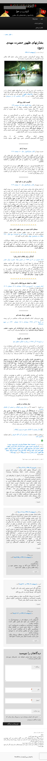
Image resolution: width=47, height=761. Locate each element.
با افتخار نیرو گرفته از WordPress (23, 757)
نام (35, 689)
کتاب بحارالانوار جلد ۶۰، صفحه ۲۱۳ (22, 185)
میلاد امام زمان (22, 450)
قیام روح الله (30, 450)
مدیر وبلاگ (23, 452)
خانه (42, 19)
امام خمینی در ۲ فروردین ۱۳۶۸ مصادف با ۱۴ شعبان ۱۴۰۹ (24, 286)
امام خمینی (14, 446)
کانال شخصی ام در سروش (15, 96)
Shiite (25, 444)
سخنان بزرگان (13, 448)
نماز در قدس (33, 452)
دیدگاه (37, 667)
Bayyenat (35, 19)
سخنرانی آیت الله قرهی (20, 434)
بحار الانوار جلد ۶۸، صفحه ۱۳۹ (21, 105)
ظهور (6, 448)
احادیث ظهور (28, 446)
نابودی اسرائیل (13, 450)
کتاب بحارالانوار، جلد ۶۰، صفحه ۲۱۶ (23, 151)
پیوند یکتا (13, 452)
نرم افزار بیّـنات (38, 23)
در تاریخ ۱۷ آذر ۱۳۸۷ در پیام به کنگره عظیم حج (28, 341)
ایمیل (35, 700)
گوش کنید (39, 436)
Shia (29, 444)
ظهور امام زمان (39, 450)
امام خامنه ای (21, 446)
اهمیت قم (36, 448)
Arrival (33, 444)
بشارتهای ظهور (28, 94)
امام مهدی (14, 444)
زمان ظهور (20, 448)
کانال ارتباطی (39, 27)
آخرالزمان (21, 444)
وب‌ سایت (36, 711)
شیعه (9, 444)
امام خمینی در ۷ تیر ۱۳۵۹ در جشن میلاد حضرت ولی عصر (24, 259)
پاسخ (38, 502)
